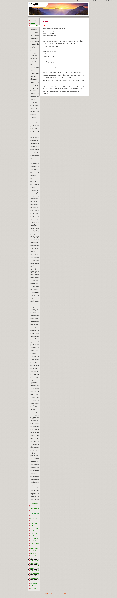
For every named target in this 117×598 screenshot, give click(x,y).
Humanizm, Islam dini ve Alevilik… (34, 237)
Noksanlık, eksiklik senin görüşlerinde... (34, 271)
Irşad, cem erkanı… (33, 251)
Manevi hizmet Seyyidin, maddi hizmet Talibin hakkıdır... (34, 423)
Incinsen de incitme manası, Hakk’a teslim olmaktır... (34, 371)
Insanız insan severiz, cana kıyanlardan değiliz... (34, 325)
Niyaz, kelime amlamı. (34, 128)
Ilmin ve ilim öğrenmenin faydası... (34, 87)
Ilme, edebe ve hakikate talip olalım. (34, 108)
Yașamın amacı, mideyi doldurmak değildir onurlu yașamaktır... (34, 239)
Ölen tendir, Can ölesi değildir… (34, 170)
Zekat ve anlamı (33, 90)
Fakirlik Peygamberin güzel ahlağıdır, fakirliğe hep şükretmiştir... (34, 414)
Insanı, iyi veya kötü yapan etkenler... (34, 195)
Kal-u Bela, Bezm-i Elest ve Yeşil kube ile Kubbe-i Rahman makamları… (34, 394)
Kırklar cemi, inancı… (33, 58)
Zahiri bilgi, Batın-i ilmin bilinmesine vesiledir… (34, 417)
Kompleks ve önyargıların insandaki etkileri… (34, 411)
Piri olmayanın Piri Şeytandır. (34, 481)
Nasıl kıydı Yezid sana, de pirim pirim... (34, 234)
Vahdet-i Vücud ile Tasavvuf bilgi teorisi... (34, 167)
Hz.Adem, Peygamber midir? (34, 179)
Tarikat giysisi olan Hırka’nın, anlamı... (34, 366)
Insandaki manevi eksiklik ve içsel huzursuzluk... (34, 440)
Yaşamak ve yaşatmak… (34, 220)
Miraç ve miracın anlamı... (34, 114)
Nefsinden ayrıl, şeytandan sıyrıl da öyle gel (34, 468)
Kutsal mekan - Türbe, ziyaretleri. (34, 62)
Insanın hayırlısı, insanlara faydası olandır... (34, 259)
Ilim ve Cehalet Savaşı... (34, 192)
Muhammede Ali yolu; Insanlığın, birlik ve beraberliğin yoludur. (34, 126)
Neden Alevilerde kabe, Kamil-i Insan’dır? (34, 137)
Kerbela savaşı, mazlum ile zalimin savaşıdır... (34, 204)
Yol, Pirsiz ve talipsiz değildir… (34, 400)
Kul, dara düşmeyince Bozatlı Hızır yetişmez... (34, 289)
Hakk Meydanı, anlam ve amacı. (34, 146)
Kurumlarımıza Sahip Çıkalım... (34, 201)
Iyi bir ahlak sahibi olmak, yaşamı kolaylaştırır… (34, 385)
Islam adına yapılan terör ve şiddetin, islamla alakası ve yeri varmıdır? (34, 161)
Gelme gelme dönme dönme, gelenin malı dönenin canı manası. (34, 151)
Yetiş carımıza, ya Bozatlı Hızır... (34, 292)
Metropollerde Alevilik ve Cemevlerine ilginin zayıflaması (34, 470)
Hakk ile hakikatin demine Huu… (34, 342)
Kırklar (31, 64)
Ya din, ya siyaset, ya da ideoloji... (34, 224)
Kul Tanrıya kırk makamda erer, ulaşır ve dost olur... (34, 274)
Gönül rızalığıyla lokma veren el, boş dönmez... (34, 426)
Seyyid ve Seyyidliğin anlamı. (34, 172)
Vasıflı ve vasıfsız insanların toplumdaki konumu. (34, 458)
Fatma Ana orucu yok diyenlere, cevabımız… (34, 138)
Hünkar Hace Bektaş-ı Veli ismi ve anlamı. (34, 166)
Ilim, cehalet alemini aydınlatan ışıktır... (34, 359)
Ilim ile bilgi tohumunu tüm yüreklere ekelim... (34, 449)
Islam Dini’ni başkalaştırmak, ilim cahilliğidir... (34, 287)
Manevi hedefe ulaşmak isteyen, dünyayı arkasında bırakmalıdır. (34, 455)
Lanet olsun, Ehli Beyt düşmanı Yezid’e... (34, 312)
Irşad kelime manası (33, 91)
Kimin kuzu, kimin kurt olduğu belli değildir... (34, 379)
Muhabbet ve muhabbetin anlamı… (34, 362)
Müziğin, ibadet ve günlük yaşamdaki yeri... (34, 211)
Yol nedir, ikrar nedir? (33, 316)
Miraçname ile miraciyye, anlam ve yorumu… (34, 368)
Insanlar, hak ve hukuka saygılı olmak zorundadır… (34, 386)
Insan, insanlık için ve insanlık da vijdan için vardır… (34, 444)
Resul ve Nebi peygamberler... (34, 67)
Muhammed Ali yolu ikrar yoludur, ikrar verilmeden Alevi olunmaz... (34, 377)
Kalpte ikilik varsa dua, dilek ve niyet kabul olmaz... (34, 324)
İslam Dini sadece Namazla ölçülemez (34, 496)
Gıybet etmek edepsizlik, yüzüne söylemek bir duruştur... (34, 453)
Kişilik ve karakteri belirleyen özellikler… (34, 374)
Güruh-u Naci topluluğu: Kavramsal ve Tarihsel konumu (34, 88)
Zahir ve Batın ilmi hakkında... (34, 74)
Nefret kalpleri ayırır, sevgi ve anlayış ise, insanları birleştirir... (34, 450)
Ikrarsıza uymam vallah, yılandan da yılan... (34, 280)
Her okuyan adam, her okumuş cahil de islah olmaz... (34, 435)
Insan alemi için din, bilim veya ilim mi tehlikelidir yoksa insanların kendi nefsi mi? (34, 257)
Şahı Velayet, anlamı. (33, 79)
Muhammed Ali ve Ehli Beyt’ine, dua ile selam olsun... (34, 131)
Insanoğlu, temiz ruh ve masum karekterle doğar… (34, 199)
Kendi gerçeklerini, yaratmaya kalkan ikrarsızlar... (34, 207)
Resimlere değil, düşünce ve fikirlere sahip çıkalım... (34, 298)
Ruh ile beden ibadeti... (34, 433)
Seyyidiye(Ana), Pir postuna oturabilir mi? (34, 78)
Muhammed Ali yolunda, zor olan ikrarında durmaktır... (34, 322)
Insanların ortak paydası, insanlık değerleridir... (34, 341)
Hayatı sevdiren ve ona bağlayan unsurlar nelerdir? (34, 403)
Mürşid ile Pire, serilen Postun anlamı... (34, 132)
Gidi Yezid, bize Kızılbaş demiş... (34, 140)
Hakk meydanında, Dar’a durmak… (34, 158)
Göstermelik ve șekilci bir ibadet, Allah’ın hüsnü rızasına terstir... (34, 262)
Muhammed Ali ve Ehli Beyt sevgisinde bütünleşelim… (34, 216)
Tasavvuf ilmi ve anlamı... (34, 99)
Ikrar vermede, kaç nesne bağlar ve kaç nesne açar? (34, 392)
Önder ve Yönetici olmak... (34, 181)
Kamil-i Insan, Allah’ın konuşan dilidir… (34, 236)
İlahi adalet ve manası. (34, 135)
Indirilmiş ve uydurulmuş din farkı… (34, 327)
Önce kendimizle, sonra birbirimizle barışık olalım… (34, 245)
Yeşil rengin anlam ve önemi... (34, 300)
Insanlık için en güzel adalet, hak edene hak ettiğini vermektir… (34, 265)
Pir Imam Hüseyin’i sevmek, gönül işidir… (34, 208)
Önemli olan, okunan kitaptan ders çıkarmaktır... (34, 418)
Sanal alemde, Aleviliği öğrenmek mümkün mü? (34, 231)
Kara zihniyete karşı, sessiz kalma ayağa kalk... (34, 205)
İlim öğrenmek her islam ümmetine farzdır (34, 494)
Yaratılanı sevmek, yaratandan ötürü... (34, 122)
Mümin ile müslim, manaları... (34, 344)
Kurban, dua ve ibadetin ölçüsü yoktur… (34, 438)
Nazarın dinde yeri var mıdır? (34, 429)
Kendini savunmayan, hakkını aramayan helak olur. (34, 474)
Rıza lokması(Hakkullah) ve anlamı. (34, 82)
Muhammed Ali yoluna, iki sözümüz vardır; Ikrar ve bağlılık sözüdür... (34, 333)
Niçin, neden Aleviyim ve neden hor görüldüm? (34, 111)
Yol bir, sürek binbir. (33, 117)
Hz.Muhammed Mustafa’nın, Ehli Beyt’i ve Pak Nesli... (34, 350)
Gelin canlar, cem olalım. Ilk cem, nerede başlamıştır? (34, 318)
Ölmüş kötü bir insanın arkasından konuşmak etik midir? (34, 447)
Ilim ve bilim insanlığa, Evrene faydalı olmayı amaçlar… (34, 228)
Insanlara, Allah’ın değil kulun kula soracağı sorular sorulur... (34, 347)
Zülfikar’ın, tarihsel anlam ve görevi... (34, 295)
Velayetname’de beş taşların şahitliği (34, 44)
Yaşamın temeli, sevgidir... (34, 219)
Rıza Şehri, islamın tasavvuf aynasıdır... (34, 275)
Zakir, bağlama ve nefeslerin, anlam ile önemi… (34, 46)
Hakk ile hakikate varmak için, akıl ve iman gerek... (34, 376)
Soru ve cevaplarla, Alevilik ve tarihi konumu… (34, 395)
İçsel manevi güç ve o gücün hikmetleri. (34, 482)
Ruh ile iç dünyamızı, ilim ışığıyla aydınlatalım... (34, 382)
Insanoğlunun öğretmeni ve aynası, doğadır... (34, 252)
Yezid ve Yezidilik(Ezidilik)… (34, 227)
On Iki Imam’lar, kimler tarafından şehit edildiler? (34, 125)
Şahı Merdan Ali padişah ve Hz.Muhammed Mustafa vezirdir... (34, 277)
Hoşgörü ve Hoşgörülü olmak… (34, 186)
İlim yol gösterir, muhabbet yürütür (34, 462)
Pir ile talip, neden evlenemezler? (34, 85)
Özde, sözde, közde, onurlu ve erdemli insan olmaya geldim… (34, 246)
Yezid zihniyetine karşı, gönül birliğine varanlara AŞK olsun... (34, 336)
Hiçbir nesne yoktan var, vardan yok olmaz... (34, 446)
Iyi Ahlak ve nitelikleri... (34, 193)
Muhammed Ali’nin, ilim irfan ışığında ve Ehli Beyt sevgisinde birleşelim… (34, 373)
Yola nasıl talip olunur (34, 152)
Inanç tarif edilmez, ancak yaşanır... (34, 134)
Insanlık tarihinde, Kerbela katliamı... (34, 397)
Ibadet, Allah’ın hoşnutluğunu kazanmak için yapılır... (34, 307)
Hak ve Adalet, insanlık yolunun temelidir (34, 467)
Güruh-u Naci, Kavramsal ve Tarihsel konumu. (34, 476)
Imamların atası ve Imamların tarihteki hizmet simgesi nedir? (34, 409)
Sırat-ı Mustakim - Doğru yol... (34, 43)
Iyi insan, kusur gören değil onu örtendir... (34, 421)
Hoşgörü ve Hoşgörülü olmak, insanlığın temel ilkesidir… (34, 391)
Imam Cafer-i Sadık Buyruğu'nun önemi (34, 27)
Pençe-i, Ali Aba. (33, 65)
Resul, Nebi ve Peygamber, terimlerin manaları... (34, 360)
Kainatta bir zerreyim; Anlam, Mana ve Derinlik (34, 493)
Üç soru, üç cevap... (33, 97)
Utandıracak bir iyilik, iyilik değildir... (34, 415)
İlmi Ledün (32, 70)
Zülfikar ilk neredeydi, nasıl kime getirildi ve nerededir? (34, 293)
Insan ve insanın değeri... (34, 190)
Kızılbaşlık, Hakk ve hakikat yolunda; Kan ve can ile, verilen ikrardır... (34, 68)
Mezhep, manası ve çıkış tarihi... (34, 41)
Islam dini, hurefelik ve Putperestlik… (34, 196)
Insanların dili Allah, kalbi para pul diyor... (34, 412)
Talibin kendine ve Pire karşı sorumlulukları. (34, 473)
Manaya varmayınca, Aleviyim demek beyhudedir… (34, 240)
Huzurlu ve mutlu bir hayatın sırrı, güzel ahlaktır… (34, 353)
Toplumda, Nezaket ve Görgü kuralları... (34, 286)
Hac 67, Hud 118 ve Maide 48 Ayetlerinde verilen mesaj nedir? (34, 441)
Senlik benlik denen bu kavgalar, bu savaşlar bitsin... (34, 301)
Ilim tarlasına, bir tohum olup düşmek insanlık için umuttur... (34, 427)
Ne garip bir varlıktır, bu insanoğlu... (34, 278)
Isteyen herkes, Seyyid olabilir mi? (34, 123)
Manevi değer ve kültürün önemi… (34, 210)
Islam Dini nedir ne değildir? (34, 38)
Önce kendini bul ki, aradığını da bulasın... (34, 380)
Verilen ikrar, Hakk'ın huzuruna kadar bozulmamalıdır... (34, 357)
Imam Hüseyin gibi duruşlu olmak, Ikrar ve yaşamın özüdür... (34, 338)
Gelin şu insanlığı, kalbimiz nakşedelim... (34, 330)
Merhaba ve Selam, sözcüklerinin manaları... (34, 332)
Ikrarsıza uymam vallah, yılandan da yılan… (34, 260)
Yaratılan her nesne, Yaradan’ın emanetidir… (34, 401)
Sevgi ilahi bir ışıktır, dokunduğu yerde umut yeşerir (34, 497)
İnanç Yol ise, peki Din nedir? (34, 485)
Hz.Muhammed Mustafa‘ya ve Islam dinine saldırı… (34, 187)
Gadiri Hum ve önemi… (34, 443)
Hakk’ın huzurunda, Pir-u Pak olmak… (34, 189)
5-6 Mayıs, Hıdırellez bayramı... (34, 321)
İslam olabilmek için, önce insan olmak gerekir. (34, 479)
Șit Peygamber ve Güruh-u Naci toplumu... (34, 164)
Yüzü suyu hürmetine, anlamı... (34, 106)
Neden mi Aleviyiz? (33, 100)
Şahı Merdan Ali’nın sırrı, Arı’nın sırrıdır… (34, 272)
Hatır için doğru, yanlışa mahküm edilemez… (34, 339)
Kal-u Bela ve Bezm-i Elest (34, 116)
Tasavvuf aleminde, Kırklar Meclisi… (34, 169)
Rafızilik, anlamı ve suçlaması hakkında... (34, 354)
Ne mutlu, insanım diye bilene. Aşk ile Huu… (34, 345)
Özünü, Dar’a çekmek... (34, 351)
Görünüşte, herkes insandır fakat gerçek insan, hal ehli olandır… (34, 184)
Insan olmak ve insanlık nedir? (34, 284)
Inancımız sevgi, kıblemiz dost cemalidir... (34, 356)
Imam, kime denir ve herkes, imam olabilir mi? (34, 144)
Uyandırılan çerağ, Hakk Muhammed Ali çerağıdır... (34, 243)
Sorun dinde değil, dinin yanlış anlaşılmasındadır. (34, 478)
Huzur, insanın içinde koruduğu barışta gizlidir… (34, 452)
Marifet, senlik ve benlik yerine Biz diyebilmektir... (34, 328)
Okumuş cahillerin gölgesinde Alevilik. (34, 461)
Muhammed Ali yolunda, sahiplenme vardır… (34, 213)
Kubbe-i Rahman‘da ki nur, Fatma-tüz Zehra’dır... (34, 266)
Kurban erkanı (32, 71)
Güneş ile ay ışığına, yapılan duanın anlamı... (34, 365)
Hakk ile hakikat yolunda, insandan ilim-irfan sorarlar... (34, 430)
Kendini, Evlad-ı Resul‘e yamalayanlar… (34, 202)
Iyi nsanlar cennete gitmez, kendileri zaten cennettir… (34, 255)
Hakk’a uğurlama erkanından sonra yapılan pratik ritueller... (34, 405)
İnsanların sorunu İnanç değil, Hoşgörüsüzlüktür (34, 499)
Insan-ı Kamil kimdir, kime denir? (34, 119)
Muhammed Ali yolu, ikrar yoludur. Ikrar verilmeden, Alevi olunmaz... (34, 113)
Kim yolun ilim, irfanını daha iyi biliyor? (34, 81)
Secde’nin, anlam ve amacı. (34, 96)
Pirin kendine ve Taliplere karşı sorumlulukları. (34, 471)
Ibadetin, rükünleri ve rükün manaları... (34, 154)
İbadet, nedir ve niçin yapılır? (34, 102)
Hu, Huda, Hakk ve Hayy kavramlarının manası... (34, 290)
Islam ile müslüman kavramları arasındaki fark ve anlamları (34, 348)
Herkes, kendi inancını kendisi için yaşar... (34, 303)
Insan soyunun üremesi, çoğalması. (34, 109)
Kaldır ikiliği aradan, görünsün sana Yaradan (34, 487)
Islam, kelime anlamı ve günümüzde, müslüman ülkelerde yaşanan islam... (34, 163)
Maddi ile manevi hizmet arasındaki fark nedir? (34, 406)
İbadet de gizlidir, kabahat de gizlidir (34, 488)
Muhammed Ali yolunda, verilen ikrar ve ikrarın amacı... (34, 363)
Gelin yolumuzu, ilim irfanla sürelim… (34, 306)
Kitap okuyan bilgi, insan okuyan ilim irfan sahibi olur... (34, 432)
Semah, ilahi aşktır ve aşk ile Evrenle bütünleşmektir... (34, 436)
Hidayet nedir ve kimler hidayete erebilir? (34, 242)
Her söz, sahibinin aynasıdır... (34, 335)
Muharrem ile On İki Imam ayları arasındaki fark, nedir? (34, 155)
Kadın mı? (32, 178)
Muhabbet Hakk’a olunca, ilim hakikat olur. (34, 459)
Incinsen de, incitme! (33, 129)
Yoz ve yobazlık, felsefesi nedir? (34, 225)
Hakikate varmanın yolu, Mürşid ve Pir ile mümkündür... (34, 254)
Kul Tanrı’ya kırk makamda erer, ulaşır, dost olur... (34, 319)
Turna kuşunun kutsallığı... (34, 84)
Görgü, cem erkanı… (33, 249)
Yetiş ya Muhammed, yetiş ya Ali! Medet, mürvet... (34, 313)
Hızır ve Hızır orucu (33, 76)
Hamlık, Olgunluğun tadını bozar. (34, 484)
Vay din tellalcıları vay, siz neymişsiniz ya (34, 465)
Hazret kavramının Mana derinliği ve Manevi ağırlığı (34, 491)
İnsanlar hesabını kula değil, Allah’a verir (34, 464)
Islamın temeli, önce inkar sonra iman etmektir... (34, 424)
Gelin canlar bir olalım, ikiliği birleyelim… (34, 383)
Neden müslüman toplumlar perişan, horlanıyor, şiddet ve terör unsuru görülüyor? (34, 217)
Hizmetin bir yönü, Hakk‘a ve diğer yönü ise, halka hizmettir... (34, 248)
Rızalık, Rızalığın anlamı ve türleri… (34, 141)
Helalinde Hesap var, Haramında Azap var (34, 500)
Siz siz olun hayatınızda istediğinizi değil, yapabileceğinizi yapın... (34, 268)
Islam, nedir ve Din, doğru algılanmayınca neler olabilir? (34, 157)
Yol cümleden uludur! (33, 55)
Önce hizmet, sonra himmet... (34, 283)
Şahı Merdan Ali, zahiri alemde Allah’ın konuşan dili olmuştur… (34, 269)
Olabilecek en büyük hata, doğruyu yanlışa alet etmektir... (34, 315)
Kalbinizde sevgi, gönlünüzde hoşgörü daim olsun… (34, 263)
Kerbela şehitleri (33, 175)
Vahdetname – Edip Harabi (34, 73)
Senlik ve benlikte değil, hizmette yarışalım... (34, 304)
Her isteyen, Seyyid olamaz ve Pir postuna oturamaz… (34, 370)
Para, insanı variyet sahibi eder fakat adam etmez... (34, 398)
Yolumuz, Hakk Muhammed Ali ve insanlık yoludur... (34, 297)
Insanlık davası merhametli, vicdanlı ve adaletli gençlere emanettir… (34, 408)
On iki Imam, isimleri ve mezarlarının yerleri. (34, 105)
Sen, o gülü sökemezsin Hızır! (34, 420)
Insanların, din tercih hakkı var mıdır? (34, 173)
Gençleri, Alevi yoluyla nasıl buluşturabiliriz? (34, 490)
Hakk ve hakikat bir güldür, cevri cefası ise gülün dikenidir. (34, 160)
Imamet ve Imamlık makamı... (34, 120)
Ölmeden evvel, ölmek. (34, 176)
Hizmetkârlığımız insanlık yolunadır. (34, 456)
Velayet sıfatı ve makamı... (34, 103)
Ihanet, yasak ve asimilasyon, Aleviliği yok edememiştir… (34, 281)
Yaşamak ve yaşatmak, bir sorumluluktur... (34, 388)
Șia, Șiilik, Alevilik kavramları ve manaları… (34, 147)
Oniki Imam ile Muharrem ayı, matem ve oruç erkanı (34, 149)
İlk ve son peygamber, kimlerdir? (34, 143)
